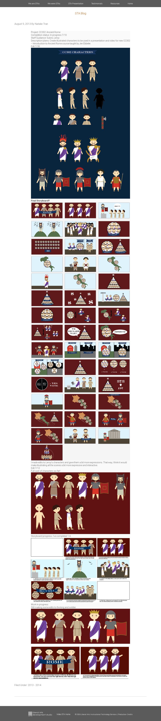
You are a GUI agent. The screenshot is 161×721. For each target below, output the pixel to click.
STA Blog (80, 13)
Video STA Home (63, 714)
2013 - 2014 (34, 685)
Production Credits (125, 714)
